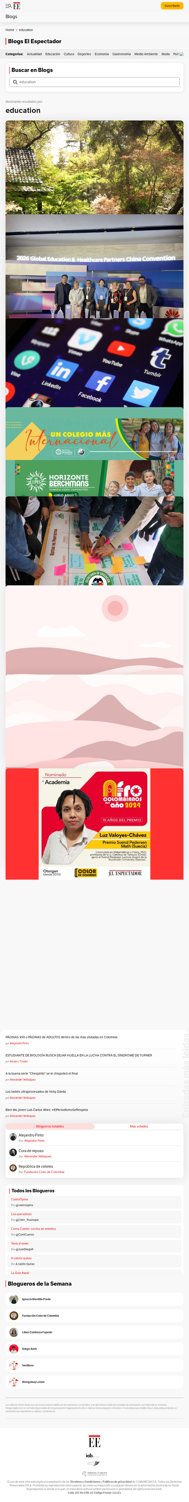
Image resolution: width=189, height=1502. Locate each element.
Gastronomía (121, 54)
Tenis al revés (19, 1243)
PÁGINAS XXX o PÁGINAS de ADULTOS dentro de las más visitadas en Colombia (61, 1037)
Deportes (84, 54)
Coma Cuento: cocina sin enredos (33, 1229)
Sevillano (28, 1365)
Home (10, 30)
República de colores (36, 1166)
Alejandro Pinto (19, 1043)
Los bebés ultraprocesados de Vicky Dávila (36, 1092)
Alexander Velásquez (22, 1079)
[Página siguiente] (109, 874)
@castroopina (24, 1205)
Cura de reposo (31, 1151)
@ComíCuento (25, 1234)
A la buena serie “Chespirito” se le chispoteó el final (42, 1074)
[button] (183, 54)
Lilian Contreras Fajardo (37, 1332)
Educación (52, 54)
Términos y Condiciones (85, 1481)
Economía (102, 54)
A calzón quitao (21, 1258)
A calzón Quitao (25, 1264)
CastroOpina (19, 1199)
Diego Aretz (29, 1348)
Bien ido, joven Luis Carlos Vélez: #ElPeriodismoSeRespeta (47, 1110)
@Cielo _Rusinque (27, 1220)
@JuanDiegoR (24, 1249)
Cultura (69, 54)
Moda (166, 54)
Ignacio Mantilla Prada (36, 1299)
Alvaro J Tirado (19, 1061)
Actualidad (34, 54)
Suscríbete (172, 6)
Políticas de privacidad (117, 1481)
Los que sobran (21, 1214)
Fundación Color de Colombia (44, 1172)
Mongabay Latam (33, 1382)
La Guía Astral (20, 1273)
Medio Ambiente (146, 54)
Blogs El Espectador (34, 41)
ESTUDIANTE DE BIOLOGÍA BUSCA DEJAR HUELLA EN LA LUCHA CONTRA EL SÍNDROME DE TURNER (79, 1055)
